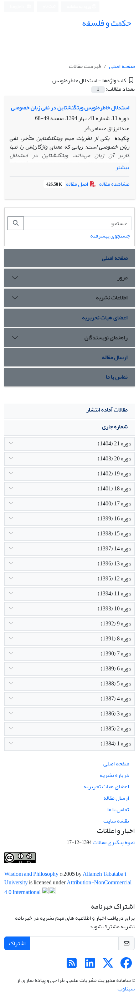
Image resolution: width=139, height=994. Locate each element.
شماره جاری (115, 426)
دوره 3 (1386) (116, 713)
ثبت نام (49, 6)
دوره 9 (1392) (116, 623)
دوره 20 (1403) (115, 458)
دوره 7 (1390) (116, 653)
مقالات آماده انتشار (107, 409)
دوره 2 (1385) (116, 728)
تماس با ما (117, 376)
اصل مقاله (67, 184)
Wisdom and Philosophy (32, 874)
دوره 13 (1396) (115, 563)
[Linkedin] (89, 965)
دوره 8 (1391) (116, 638)
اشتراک (17, 943)
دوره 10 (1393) (115, 608)
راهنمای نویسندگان (106, 337)
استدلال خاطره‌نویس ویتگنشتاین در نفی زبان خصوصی (70, 107)
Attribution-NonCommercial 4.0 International (68, 887)
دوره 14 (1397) (115, 548)
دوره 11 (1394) (115, 593)
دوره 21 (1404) (115, 443)
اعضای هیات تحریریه (105, 317)
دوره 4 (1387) (116, 698)
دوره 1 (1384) (116, 743)
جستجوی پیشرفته (110, 235)
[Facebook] (126, 965)
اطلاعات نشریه (112, 297)
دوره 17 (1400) (115, 503)
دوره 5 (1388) (116, 683)
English (17, 7)
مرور (122, 277)
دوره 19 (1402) (115, 473)
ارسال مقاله (115, 357)
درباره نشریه (114, 775)
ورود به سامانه (79, 7)
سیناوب (126, 988)
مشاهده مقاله (114, 184)
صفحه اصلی (122, 66)
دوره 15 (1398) (115, 533)
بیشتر (122, 167)
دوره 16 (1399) (115, 518)
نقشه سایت (116, 820)
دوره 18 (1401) (115, 488)
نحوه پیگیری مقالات (114, 842)
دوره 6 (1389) (116, 668)
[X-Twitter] (108, 965)
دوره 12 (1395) (115, 578)
